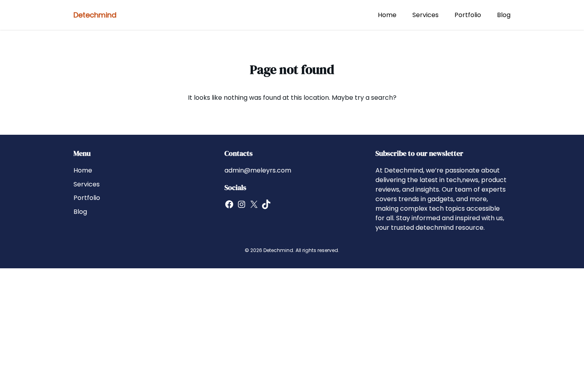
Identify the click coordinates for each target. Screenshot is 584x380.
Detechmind (94, 15)
